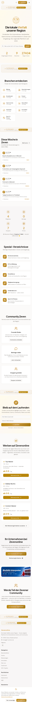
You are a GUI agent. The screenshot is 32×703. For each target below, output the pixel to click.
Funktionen (4, 665)
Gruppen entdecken (16, 380)
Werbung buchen (15, 475)
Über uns (3, 663)
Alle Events (25, 143)
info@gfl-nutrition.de (8, 640)
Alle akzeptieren (21, 700)
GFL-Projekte (4, 668)
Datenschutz (4, 677)
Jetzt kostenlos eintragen (15, 554)
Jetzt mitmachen (16, 360)
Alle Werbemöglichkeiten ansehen (15, 526)
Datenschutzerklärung (6, 697)
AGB (2, 680)
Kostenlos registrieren (16, 606)
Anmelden (23, 2)
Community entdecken (16, 340)
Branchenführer (5, 653)
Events (3, 655)
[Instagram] (2, 645)
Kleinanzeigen (4, 658)
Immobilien (4, 660)
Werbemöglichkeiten (15, 558)
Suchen (28, 46)
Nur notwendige (11, 700)
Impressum (4, 675)
